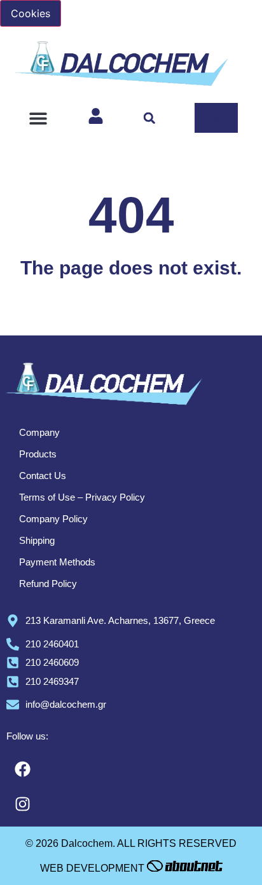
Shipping (37, 540)
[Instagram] (22, 804)
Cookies (30, 13)
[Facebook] (22, 769)
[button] (38, 118)
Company (39, 432)
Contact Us (42, 475)
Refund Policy (48, 583)
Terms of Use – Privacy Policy (82, 497)
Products (38, 454)
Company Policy (53, 518)
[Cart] (216, 118)
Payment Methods (57, 562)
